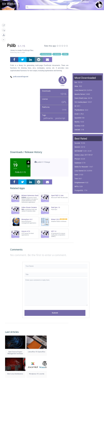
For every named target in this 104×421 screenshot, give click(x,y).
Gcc (76, 82)
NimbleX (78, 198)
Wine (76, 86)
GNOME (77, 130)
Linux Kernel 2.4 (80, 206)
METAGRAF (79, 151)
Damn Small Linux (81, 98)
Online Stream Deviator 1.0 (29, 208)
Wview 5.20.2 (55, 219)
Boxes (77, 210)
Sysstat (77, 143)
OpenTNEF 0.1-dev (57, 195)
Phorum (77, 159)
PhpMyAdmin (79, 110)
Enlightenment (80, 183)
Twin (76, 179)
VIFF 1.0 (53, 231)
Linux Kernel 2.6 (80, 90)
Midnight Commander (82, 202)
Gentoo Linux (79, 155)
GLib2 (77, 114)
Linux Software (61, 2)
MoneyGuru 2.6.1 (27, 219)
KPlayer (77, 194)
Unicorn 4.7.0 (25, 231)
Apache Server (80, 94)
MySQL (77, 122)
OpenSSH (78, 118)
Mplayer (77, 214)
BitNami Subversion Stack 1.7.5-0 (29, 196)
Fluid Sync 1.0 (55, 207)
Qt (75, 106)
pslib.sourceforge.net (20, 77)
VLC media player (81, 102)
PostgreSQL (79, 190)
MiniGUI (77, 147)
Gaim (76, 175)
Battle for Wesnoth (81, 167)
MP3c (77, 186)
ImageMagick (79, 134)
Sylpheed (78, 163)
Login (70, 2)
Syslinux (78, 126)
